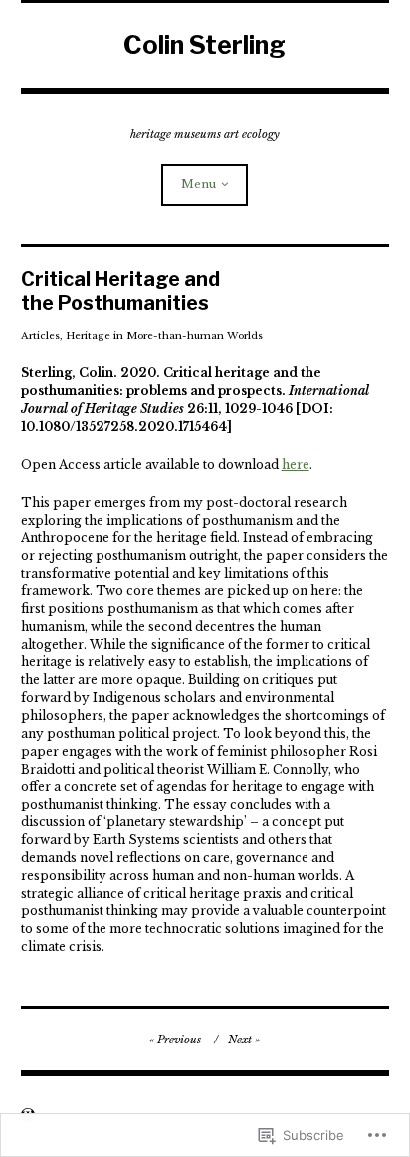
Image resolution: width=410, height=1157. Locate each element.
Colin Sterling (204, 45)
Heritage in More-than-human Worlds (164, 335)
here (295, 464)
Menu (198, 184)
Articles (40, 335)
